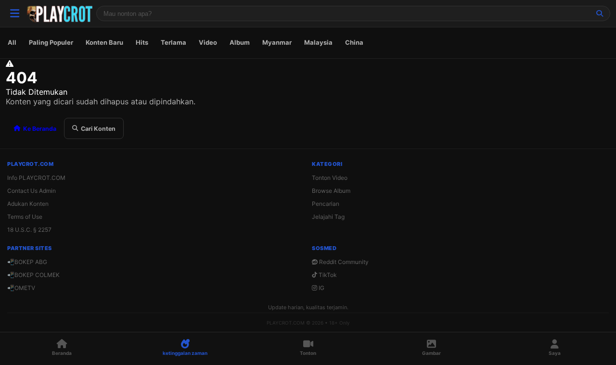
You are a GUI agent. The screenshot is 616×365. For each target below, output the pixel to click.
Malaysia (318, 42)
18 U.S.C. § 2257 (29, 229)
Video (208, 42)
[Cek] (599, 13)
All (12, 42)
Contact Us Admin (31, 190)
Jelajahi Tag (328, 216)
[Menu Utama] (14, 13)
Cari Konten (98, 128)
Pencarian (325, 203)
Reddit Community (343, 261)
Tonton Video (329, 177)
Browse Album (331, 190)
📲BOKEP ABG (27, 261)
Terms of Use (24, 216)
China (354, 42)
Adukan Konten (28, 203)
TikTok (327, 274)
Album (240, 42)
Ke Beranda (39, 128)
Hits (142, 42)
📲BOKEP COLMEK (33, 274)
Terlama (173, 42)
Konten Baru (104, 42)
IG (320, 287)
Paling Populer (51, 42)
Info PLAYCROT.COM (36, 177)
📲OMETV (21, 287)
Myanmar (277, 42)
